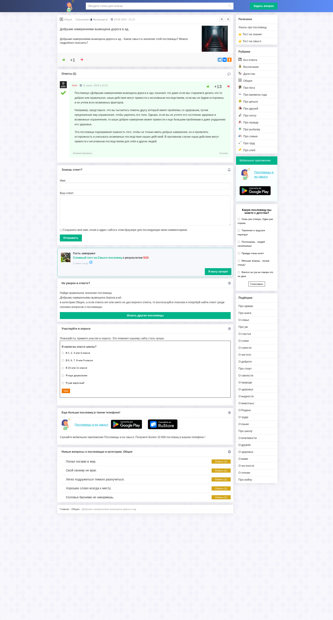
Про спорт (245, 368)
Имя (62, 180)
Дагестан (249, 73)
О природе (245, 382)
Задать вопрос (263, 6)
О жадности (246, 396)
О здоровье (245, 389)
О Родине (244, 410)
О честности (246, 465)
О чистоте (244, 354)
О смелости (245, 375)
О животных (246, 403)
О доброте (245, 361)
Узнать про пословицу (252, 27)
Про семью (250, 136)
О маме (243, 458)
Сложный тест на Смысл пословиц (97, 257)
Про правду (250, 122)
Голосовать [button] (256, 284)
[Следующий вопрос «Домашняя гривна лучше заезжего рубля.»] (228, 19)
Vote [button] (65, 390)
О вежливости (247, 438)
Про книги (244, 313)
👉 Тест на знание (250, 34)
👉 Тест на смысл (249, 41)
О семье (243, 320)
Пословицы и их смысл (91, 424)
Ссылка (223, 153)
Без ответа (250, 59)
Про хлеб (249, 150)
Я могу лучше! (218, 271)
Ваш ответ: (67, 193)
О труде (243, 417)
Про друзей (250, 108)
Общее (247, 80)
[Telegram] (220, 60)
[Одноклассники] (229, 60)
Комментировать (82, 153)
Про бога (249, 87)
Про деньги (250, 101)
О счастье (244, 333)
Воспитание (251, 66)
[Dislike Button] (80, 59)
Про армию (245, 306)
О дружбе (244, 444)
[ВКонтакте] (225, 60)
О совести (244, 347)
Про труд (249, 143)
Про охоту (249, 115)
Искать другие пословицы (145, 315)
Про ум (243, 326)
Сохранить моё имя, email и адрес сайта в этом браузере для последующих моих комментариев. (125, 229)
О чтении (244, 472)
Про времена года (255, 94)
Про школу (245, 431)
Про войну (245, 479)
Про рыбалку (251, 129)
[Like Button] (62, 59)
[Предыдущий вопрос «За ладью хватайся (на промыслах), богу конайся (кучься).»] (221, 19)
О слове (243, 340)
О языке (243, 424)
